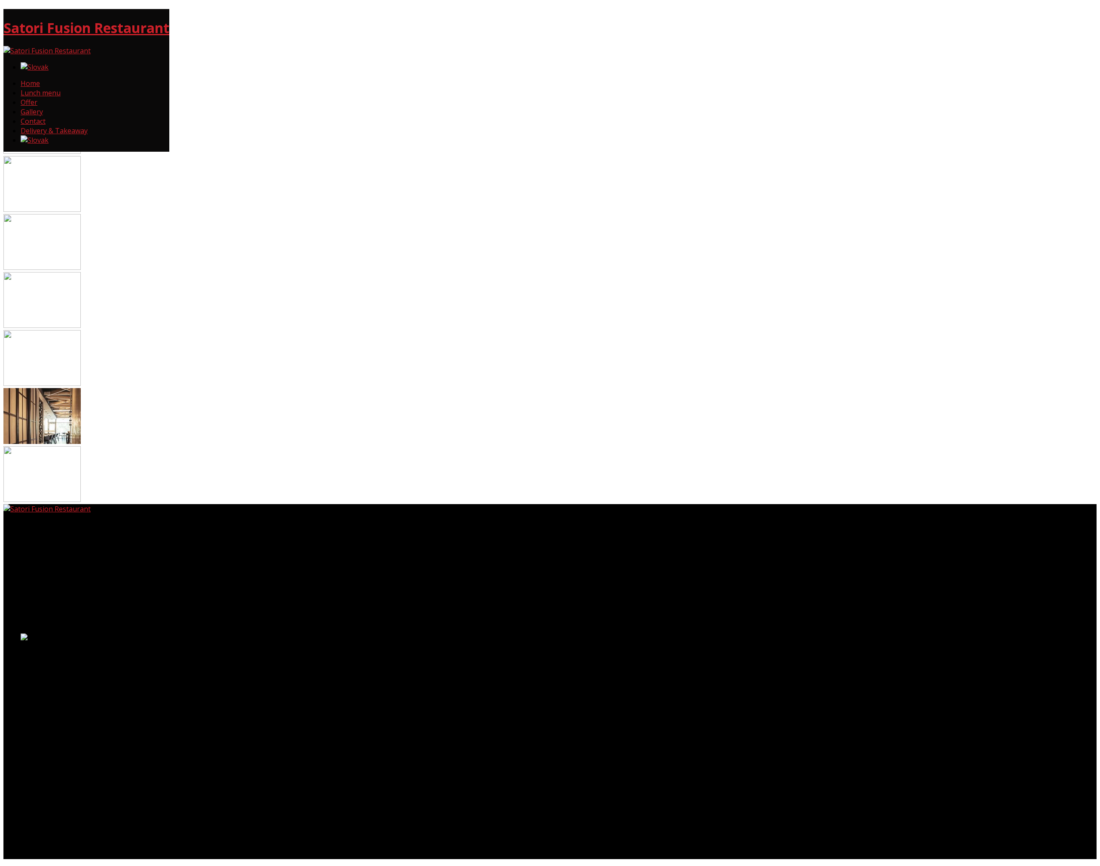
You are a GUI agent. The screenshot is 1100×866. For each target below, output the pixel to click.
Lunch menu (41, 93)
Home (30, 83)
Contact (33, 121)
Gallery (32, 111)
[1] (42, 209)
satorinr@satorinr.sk (36, 693)
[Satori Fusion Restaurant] (47, 50)
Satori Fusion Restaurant (86, 27)
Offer (29, 102)
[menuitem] (35, 67)
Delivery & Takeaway (54, 130)
